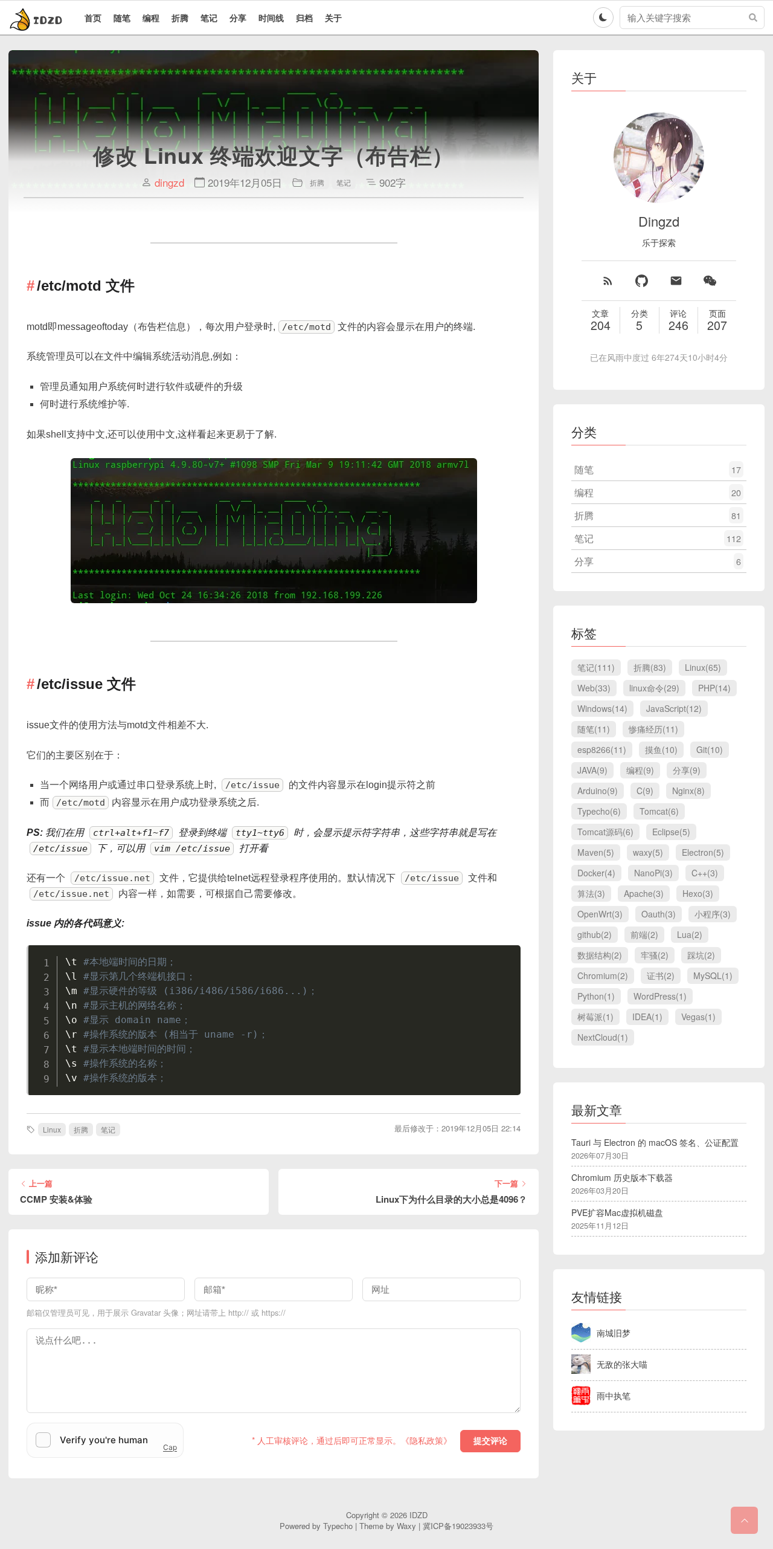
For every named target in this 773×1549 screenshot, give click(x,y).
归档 (304, 17)
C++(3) (704, 873)
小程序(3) (712, 914)
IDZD (418, 1515)
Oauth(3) (658, 914)
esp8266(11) (601, 749)
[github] (641, 280)
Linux (52, 1129)
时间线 (271, 17)
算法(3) (591, 893)
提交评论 (490, 1441)
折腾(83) (649, 667)
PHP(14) (714, 688)
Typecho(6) (599, 811)
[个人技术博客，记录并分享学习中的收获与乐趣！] (37, 17)
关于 (333, 17)
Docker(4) (596, 873)
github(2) (594, 934)
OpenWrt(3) (600, 914)
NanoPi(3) (653, 873)
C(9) (645, 790)
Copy (505, 956)
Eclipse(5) (671, 832)
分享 (237, 17)
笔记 (208, 17)
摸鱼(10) (661, 749)
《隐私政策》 (426, 1440)
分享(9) (687, 770)
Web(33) (594, 688)
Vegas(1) (698, 1017)
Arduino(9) (597, 790)
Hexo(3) (697, 893)
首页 (93, 17)
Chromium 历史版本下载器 (622, 1177)
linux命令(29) (654, 688)
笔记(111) (596, 667)
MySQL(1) (713, 975)
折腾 (180, 17)
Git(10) (709, 749)
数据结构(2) (599, 955)
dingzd (169, 182)
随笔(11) (593, 729)
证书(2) (661, 975)
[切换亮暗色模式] (603, 17)
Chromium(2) (602, 975)
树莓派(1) (595, 1017)
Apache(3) (644, 893)
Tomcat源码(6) (605, 832)
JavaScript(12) (674, 708)
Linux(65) (703, 667)
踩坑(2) (701, 955)
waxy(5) (648, 852)
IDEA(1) (647, 1017)
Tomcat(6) (659, 811)
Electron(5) (703, 852)
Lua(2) (689, 934)
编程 (151, 17)
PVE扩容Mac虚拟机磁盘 (617, 1212)
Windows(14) (602, 708)
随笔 (122, 17)
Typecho (338, 1525)
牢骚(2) (655, 955)
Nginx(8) (688, 790)
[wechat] (709, 280)
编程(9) (640, 770)
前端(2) (644, 934)
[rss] (607, 280)
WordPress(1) (660, 996)
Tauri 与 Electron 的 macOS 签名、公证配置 (655, 1142)
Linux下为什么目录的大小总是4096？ (451, 1199)
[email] (676, 280)
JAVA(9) (592, 770)
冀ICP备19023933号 (458, 1525)
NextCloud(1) (602, 1037)
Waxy (406, 1525)
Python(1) (596, 996)
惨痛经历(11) (653, 729)
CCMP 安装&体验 (56, 1199)
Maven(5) (595, 852)
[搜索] (753, 17)
